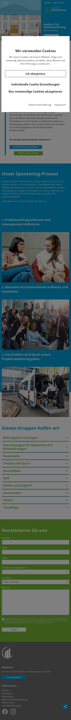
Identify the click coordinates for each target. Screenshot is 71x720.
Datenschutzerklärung (40, 104)
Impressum (60, 104)
